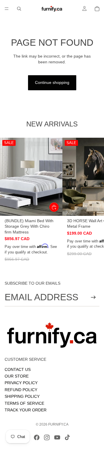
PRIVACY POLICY (21, 383)
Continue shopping (52, 82)
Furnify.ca (58, 424)
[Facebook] (36, 437)
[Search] (19, 8)
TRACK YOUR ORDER (26, 410)
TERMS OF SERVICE (24, 403)
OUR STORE (17, 376)
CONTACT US (18, 369)
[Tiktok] (67, 437)
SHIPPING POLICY (22, 396)
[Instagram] (46, 437)
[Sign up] (93, 297)
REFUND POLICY (21, 389)
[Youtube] (57, 437)
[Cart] (97, 8)
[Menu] (6, 8)
